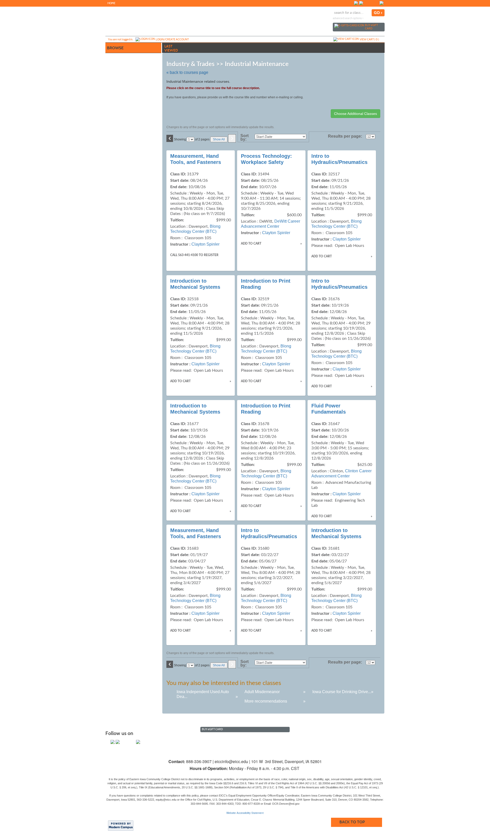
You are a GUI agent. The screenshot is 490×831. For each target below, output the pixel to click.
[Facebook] (356, 3)
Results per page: (346, 136)
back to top (352, 822)
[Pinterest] (376, 3)
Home (111, 3)
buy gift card (371, 26)
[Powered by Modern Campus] (120, 825)
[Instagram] (366, 3)
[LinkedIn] (381, 3)
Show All (219, 139)
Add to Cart (251, 243)
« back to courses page (187, 72)
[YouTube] (371, 3)
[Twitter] (361, 3)
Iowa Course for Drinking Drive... (341, 692)
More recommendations (265, 701)
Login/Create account (172, 39)
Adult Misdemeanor (262, 692)
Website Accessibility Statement (245, 813)
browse (115, 47)
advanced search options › (348, 18)
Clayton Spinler (205, 244)
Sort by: (244, 137)
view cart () (369, 39)
